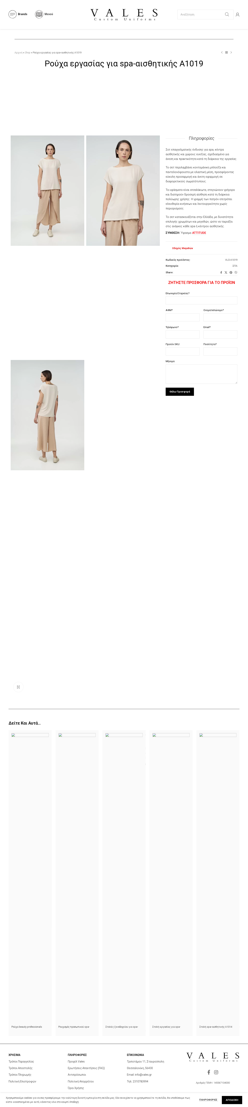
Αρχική (18, 52)
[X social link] (225, 272)
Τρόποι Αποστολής (21, 1068)
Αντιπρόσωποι (77, 1074)
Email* (207, 327)
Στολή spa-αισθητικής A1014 (215, 1026)
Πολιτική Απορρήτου (81, 1081)
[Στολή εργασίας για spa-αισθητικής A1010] (170, 878)
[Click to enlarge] (18, 687)
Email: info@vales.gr (139, 1074)
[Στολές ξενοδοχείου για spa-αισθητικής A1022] (124, 878)
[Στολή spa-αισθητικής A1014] (218, 878)
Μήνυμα (170, 361)
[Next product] (231, 52)
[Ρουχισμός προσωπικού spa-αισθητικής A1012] (77, 878)
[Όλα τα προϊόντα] (226, 52)
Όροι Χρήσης (76, 1088)
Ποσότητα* (210, 344)
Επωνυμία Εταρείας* (177, 293)
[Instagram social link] (216, 1072)
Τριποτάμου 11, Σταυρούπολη (145, 1061)
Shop (27, 52)
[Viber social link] (236, 272)
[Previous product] (222, 52)
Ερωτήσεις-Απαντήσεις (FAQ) (86, 1068)
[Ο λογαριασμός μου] (237, 14)
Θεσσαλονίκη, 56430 (140, 1068)
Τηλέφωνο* (172, 327)
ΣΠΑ (234, 265)
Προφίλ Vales (76, 1061)
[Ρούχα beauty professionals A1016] (30, 878)
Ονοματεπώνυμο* (213, 310)
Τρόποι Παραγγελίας (21, 1061)
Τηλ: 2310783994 (137, 1081)
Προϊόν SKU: (173, 344)
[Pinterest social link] (230, 272)
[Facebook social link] (221, 272)
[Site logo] (124, 14)
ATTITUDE (199, 233)
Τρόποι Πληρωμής (20, 1074)
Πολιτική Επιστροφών (22, 1081)
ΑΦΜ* (169, 310)
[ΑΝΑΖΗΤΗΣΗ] (227, 14)
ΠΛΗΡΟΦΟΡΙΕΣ (208, 1099)
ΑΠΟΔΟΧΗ (232, 1099)
